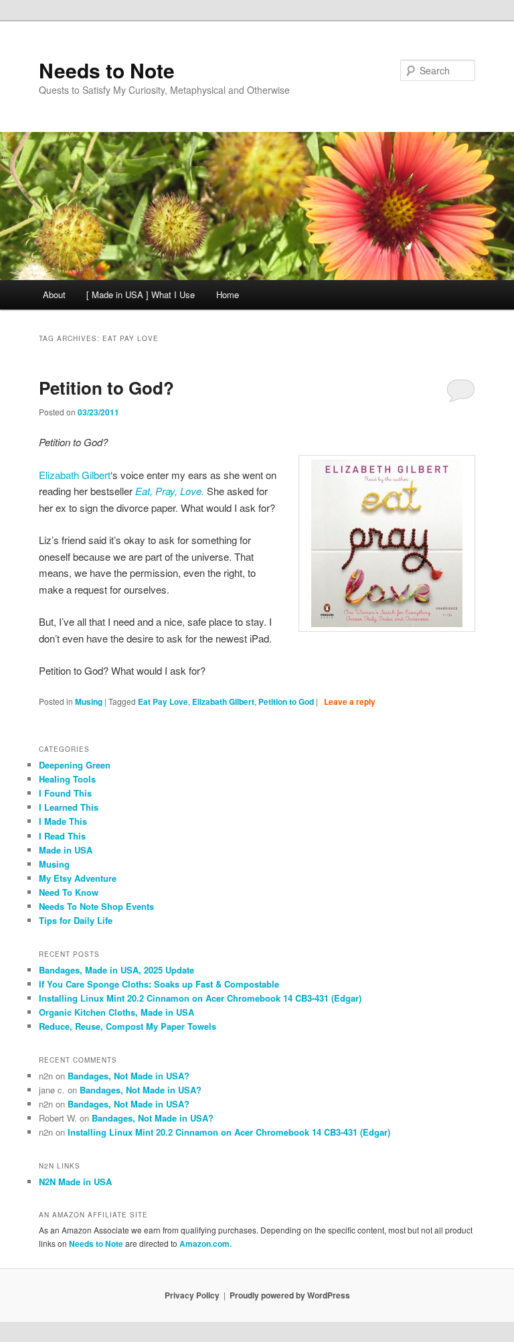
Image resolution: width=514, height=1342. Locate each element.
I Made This (63, 821)
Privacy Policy (192, 1295)
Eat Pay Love (163, 701)
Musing (88, 701)
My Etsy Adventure (77, 878)
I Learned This (68, 807)
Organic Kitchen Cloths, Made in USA (116, 1012)
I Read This (62, 835)
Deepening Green (74, 764)
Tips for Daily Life (75, 920)
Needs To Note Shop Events (96, 906)
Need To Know (68, 892)
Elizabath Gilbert (74, 475)
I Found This (65, 793)
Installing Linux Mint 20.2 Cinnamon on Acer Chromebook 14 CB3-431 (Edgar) (200, 998)
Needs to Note (107, 70)
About (54, 294)
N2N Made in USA (75, 1181)
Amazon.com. (205, 1243)
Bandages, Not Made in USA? (128, 1075)
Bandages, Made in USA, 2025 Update (116, 969)
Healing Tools (67, 779)
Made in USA (65, 850)
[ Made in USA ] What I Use (140, 294)
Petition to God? (106, 387)
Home (227, 294)
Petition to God (286, 701)
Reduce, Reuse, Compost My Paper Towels (127, 1026)
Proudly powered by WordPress (290, 1295)
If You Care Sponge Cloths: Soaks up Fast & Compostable (159, 984)
